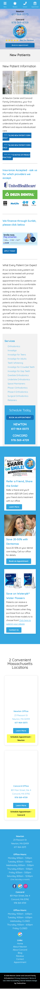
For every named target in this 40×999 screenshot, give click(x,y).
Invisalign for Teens (17, 354)
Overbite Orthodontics (18, 375)
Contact (20, 959)
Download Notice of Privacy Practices (16, 156)
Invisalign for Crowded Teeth (21, 367)
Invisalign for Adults (17, 358)
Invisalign (12, 350)
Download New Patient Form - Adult (17, 136)
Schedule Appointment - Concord (21, 813)
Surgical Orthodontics (18, 396)
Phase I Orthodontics (17, 387)
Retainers (12, 400)
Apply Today (9, 251)
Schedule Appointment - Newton (21, 738)
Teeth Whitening (15, 363)
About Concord (20, 949)
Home (20, 943)
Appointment (20, 962)
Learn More (14, 507)
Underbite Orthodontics (19, 379)
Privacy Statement (21, 978)
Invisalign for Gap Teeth (19, 371)
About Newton (20, 946)
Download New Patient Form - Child (17, 146)
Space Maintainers (16, 383)
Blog (20, 953)
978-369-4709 (20, 22)
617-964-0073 (20, 14)
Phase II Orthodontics (18, 392)
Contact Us (14, 630)
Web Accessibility (13, 981)
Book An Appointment (20, 417)
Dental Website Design (29, 981)
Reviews (20, 956)
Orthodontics (14, 346)
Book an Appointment (18, 561)
